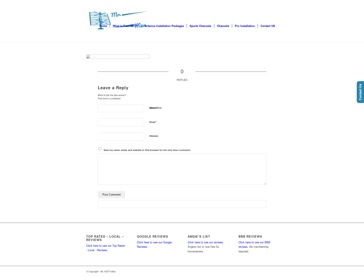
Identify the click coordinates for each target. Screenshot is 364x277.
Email (153, 122)
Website (153, 135)
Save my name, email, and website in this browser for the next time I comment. (147, 150)
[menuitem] (103, 26)
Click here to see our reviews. (206, 242)
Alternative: (155, 107)
